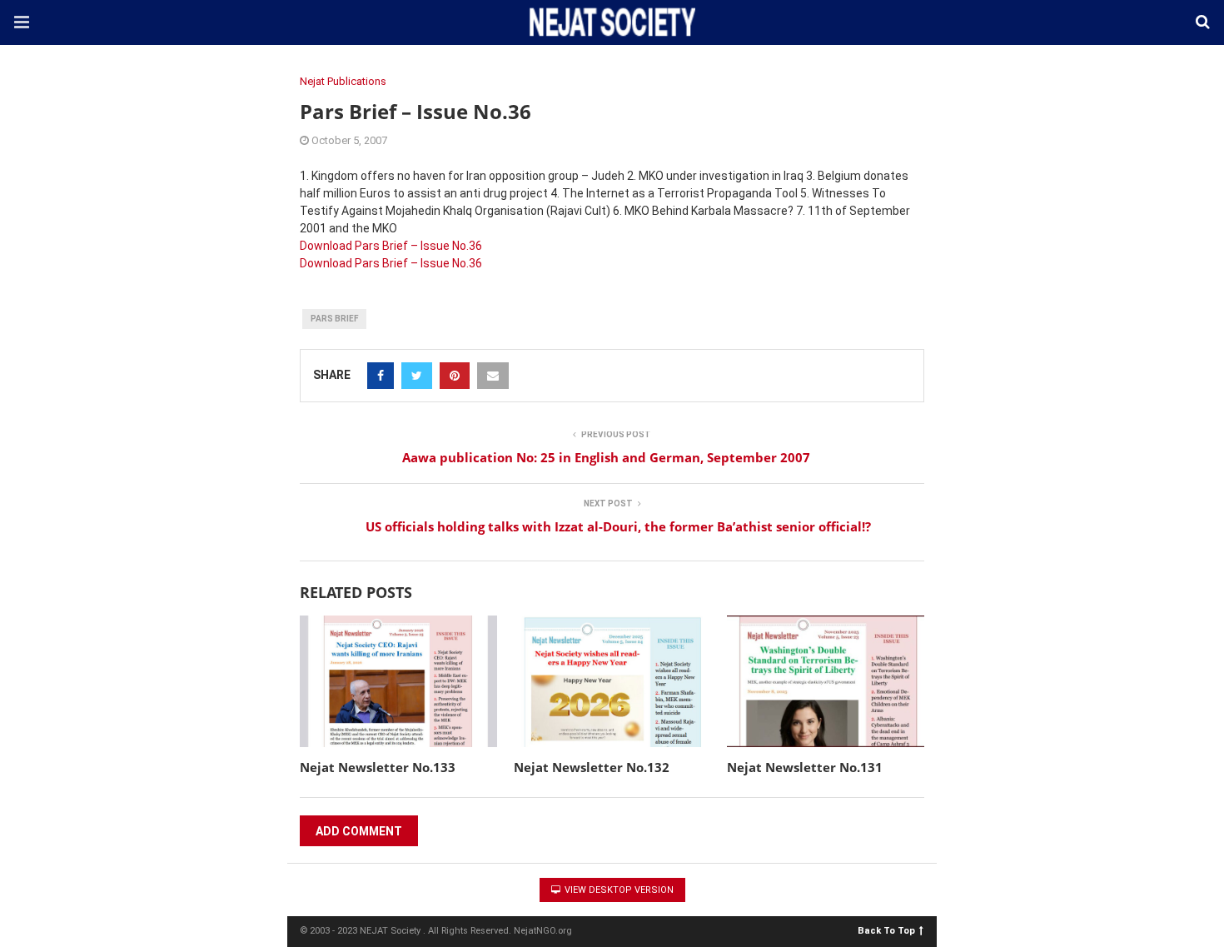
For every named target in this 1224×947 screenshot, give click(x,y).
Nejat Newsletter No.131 (805, 767)
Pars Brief (334, 318)
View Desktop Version (618, 890)
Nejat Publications (343, 81)
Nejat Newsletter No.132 (591, 767)
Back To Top (886, 930)
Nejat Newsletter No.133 (377, 767)
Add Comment (359, 831)
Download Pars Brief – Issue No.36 (391, 245)
